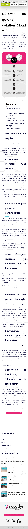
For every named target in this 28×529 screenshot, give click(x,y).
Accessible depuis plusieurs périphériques (15, 114)
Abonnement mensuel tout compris (15, 110)
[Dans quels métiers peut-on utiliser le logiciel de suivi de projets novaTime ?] (4, 494)
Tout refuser (14, 4)
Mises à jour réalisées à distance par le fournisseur (15, 117)
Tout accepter (5, 4)
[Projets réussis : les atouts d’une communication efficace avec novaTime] (4, 469)
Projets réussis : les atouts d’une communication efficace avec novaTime (15, 470)
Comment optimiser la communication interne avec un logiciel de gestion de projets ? (15, 486)
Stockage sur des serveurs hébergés (15, 121)
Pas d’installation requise (13, 108)
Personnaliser (22, 4)
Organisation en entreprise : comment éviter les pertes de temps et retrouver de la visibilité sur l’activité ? (12, 461)
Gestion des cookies (21, 527)
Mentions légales (11, 527)
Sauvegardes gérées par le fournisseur (15, 124)
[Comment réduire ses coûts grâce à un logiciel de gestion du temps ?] (4, 478)
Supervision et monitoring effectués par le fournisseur (15, 127)
